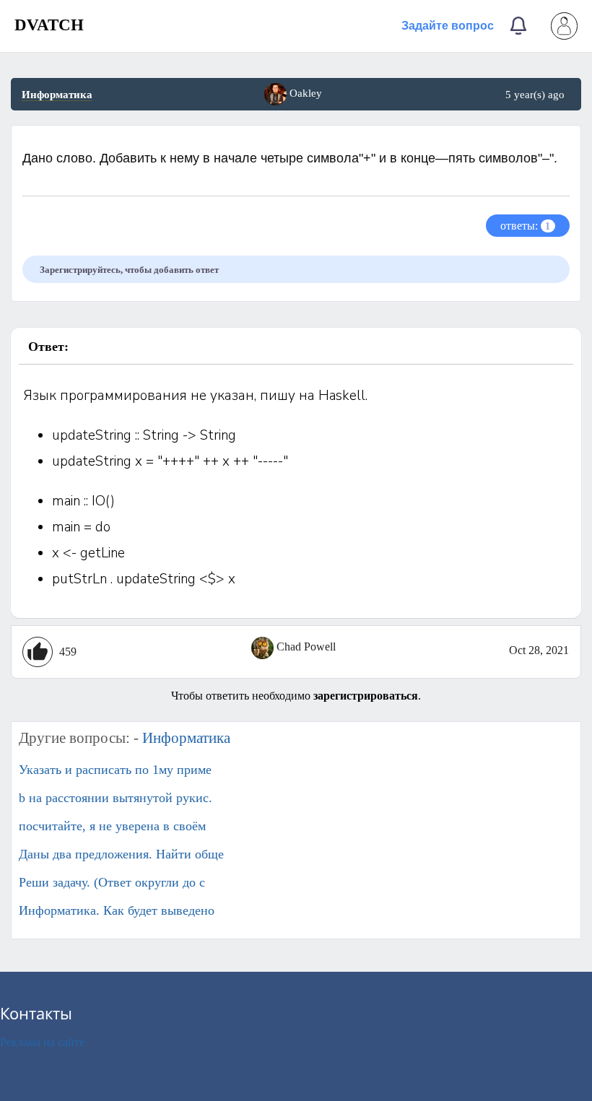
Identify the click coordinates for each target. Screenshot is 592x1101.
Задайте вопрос (447, 25)
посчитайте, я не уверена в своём (112, 826)
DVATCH (49, 25)
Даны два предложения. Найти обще (121, 854)
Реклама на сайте (42, 1042)
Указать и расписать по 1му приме (115, 769)
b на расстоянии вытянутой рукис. (115, 798)
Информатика (57, 94)
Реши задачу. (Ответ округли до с (112, 882)
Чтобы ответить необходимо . (296, 695)
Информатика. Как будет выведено (116, 910)
